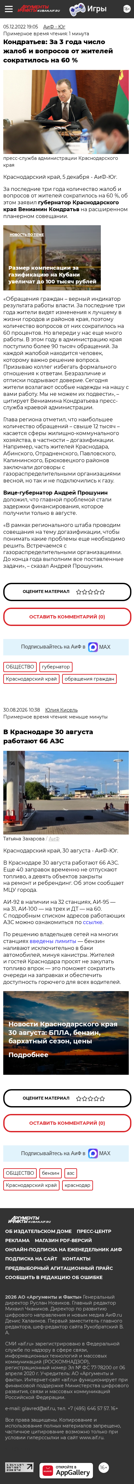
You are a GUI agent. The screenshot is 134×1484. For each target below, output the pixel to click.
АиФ (54, 839)
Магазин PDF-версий (63, 1240)
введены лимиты (53, 941)
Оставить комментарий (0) (67, 617)
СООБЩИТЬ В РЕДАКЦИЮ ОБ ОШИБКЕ (53, 1277)
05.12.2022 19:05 (20, 27)
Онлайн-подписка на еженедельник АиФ (63, 1250)
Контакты (76, 1259)
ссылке (92, 922)
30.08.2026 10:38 (21, 710)
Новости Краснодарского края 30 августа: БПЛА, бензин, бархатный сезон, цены (63, 1032)
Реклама (17, 1240)
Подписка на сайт (31, 1259)
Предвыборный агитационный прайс (59, 1268)
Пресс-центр (94, 1231)
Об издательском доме (38, 1231)
